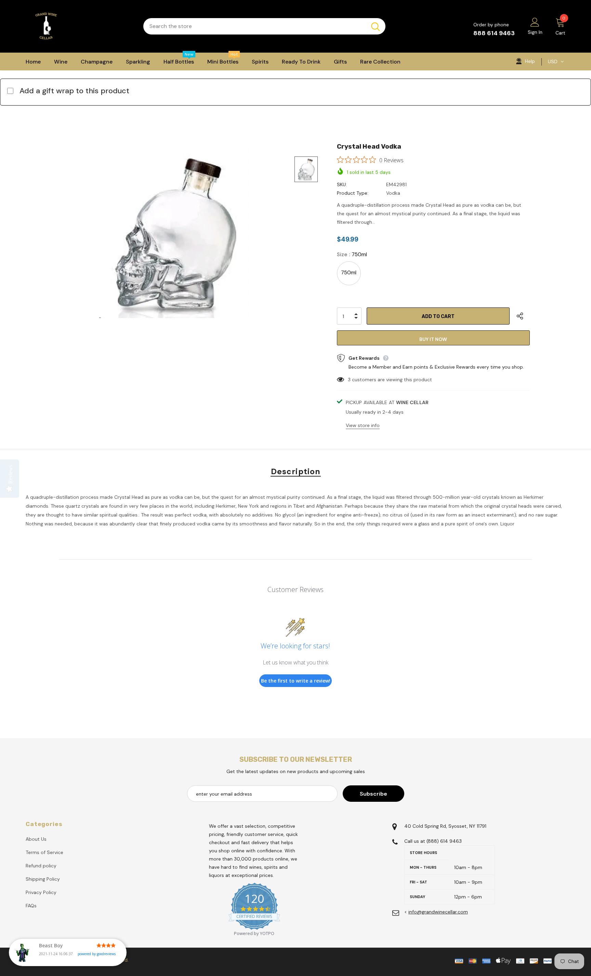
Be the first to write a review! (295, 680)
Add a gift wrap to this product (74, 91)
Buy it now (433, 339)
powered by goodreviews (97, 953)
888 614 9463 (494, 33)
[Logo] (79, 26)
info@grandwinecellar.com (438, 912)
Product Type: (352, 193)
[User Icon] (535, 22)
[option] (174, 232)
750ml (348, 272)
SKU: (342, 184)
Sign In (535, 32)
